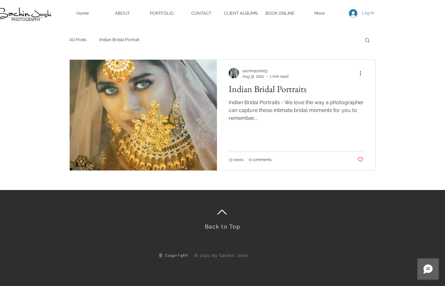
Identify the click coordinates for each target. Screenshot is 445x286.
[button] (367, 40)
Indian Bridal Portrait (119, 39)
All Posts (77, 39)
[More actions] (362, 73)
